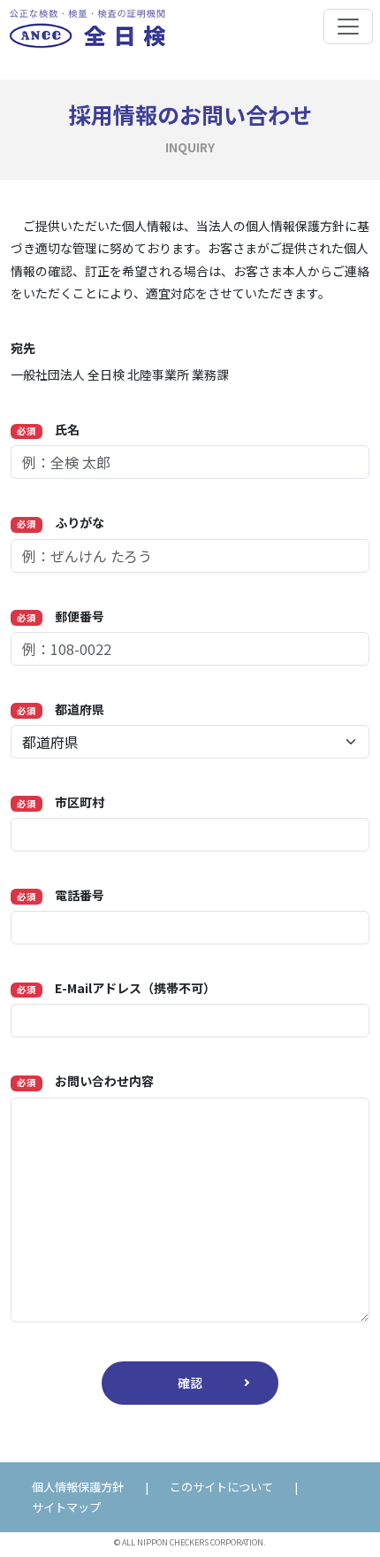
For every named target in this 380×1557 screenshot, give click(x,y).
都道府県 (60, 709)
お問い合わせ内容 (85, 1081)
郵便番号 (60, 616)
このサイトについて (221, 1486)
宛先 (23, 348)
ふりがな (60, 522)
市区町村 (60, 802)
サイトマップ (66, 1507)
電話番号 (60, 895)
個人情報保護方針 (78, 1486)
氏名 (48, 429)
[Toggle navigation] (348, 26)
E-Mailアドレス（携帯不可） (116, 988)
